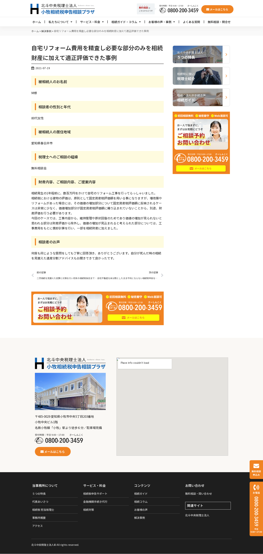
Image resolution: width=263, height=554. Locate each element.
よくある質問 (191, 22)
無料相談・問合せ (219, 22)
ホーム (36, 22)
